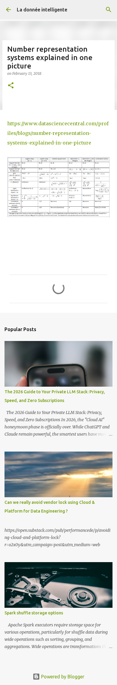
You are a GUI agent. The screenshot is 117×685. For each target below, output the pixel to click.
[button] (10, 86)
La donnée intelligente (42, 9)
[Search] (108, 9)
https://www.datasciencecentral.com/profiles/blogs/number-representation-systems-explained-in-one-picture (58, 133)
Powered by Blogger (62, 676)
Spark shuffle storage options (33, 612)
